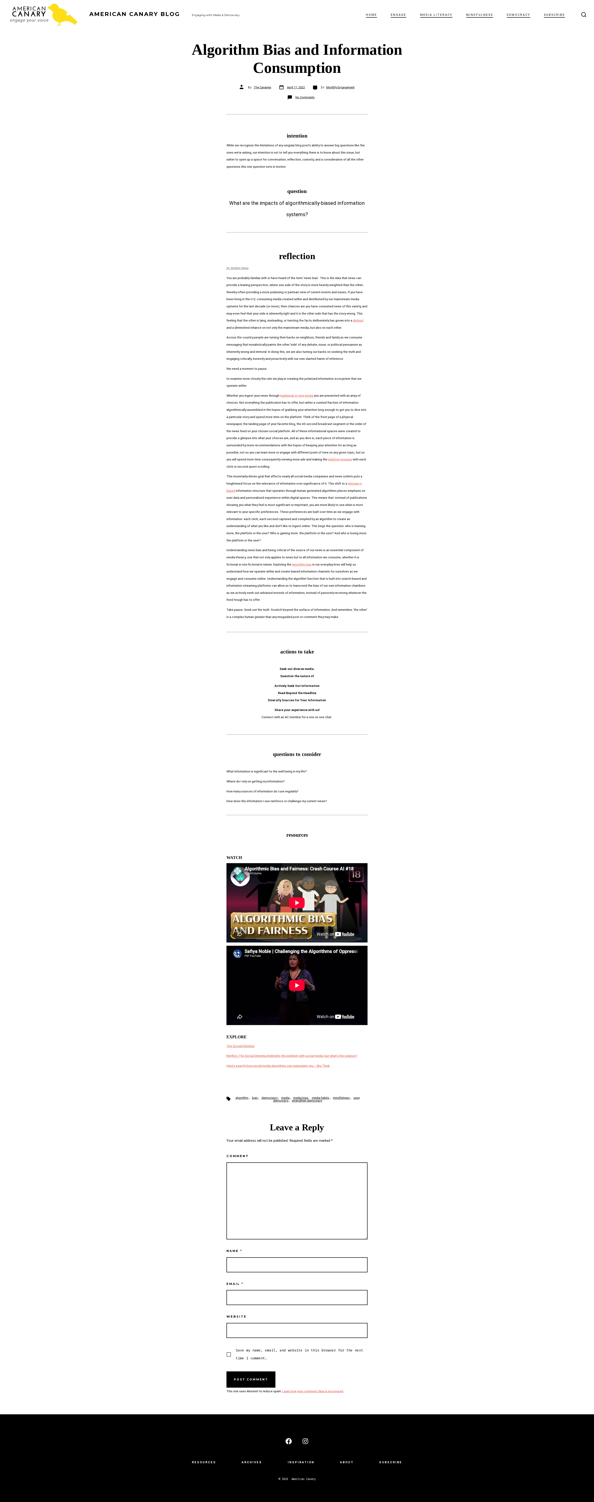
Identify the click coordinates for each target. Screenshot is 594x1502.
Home (371, 14)
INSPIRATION (301, 1462)
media (285, 1098)
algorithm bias (302, 564)
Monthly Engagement (340, 87)
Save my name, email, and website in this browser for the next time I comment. (299, 1354)
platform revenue (340, 459)
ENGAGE (398, 14)
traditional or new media (296, 395)
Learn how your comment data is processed (312, 1391)
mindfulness (341, 1098)
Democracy (518, 14)
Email (234, 1284)
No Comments (305, 97)
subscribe (554, 14)
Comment (237, 1156)
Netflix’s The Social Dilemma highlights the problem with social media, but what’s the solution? (291, 1056)
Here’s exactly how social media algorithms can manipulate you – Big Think (278, 1066)
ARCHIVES (252, 1462)
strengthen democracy (307, 1100)
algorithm (242, 1098)
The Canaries (262, 87)
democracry (269, 1098)
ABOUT (347, 1462)
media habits (320, 1098)
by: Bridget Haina (237, 268)
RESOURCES (204, 1462)
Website (236, 1316)
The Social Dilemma (240, 1046)
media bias (300, 1098)
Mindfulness (479, 14)
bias (255, 1098)
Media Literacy (436, 14)
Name (234, 1251)
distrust (358, 320)
